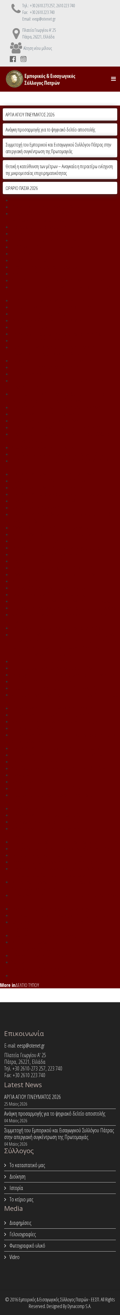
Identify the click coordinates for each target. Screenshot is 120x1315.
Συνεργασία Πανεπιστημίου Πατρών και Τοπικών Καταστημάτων (61, 848)
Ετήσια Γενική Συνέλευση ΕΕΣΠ (35, 327)
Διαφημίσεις (19, 1222)
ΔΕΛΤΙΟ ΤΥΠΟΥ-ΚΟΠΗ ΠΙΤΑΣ (33, 374)
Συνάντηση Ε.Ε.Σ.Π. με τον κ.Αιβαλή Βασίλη (44, 554)
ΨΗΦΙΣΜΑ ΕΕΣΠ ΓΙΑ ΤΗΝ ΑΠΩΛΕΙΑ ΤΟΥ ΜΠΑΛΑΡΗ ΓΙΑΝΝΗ (55, 501)
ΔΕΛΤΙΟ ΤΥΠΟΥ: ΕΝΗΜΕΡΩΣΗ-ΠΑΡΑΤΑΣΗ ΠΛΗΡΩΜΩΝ (54, 474)
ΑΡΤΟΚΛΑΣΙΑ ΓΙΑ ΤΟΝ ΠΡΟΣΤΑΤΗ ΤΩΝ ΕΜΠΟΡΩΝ (50, 240)
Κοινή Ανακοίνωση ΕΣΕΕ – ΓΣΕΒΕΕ (38, 808)
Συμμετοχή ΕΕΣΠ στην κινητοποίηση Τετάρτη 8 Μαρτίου (55, 688)
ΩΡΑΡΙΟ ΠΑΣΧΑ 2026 (22, 188)
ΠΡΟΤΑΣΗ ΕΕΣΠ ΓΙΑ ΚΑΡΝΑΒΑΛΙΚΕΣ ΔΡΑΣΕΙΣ (45, 367)
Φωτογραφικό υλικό (26, 1245)
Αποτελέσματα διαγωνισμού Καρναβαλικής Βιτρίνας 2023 (56, 668)
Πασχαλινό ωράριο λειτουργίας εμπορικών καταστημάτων (57, 334)
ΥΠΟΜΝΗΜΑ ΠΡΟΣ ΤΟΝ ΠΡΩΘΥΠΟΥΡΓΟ (43, 775)
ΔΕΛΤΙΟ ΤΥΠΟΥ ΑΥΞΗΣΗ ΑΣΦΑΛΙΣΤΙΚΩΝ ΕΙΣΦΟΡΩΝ (51, 715)
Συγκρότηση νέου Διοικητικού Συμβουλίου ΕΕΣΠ (49, 975)
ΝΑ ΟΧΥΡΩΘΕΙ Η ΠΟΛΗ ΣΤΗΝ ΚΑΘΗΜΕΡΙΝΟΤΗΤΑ (49, 541)
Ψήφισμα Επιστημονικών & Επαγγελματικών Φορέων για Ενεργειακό (65, 842)
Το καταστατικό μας (26, 1165)
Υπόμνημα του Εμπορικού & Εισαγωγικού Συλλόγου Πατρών (58, 915)
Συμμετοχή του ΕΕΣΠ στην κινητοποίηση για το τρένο (52, 935)
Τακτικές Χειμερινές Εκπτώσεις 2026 (39, 227)
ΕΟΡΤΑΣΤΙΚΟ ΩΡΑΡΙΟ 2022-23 (35, 761)
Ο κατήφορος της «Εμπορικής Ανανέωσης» (44, 821)
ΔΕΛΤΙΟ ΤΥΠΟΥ (27, 985)
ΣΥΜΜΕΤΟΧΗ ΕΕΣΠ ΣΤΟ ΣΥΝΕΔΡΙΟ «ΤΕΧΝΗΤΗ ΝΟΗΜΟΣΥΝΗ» (60, 574)
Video (14, 1257)
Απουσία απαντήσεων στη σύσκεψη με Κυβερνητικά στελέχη (58, 768)
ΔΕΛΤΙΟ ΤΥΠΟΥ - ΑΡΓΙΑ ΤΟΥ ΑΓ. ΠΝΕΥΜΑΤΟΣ (46, 414)
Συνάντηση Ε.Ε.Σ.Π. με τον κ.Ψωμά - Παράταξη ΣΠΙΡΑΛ (53, 567)
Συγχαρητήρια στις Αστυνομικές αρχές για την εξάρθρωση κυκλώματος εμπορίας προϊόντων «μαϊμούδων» (56, 872)
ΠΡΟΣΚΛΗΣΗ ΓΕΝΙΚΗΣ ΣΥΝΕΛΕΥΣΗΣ (38, 314)
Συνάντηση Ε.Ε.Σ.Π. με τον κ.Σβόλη (37, 561)
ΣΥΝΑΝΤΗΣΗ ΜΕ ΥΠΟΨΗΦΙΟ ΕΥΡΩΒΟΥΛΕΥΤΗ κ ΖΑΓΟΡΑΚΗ (56, 427)
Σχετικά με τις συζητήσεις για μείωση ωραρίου (47, 855)
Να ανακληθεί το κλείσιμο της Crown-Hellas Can (49, 588)
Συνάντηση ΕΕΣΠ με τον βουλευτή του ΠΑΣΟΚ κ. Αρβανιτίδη (57, 862)
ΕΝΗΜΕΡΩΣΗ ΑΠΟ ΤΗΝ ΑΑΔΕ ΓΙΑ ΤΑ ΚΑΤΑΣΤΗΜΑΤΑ (51, 481)
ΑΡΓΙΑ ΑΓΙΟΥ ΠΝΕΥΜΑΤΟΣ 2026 (30, 114)
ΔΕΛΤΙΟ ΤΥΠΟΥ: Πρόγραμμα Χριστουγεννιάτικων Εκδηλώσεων (60, 748)
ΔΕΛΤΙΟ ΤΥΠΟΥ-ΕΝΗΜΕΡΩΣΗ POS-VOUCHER (47, 487)
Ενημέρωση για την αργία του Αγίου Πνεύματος (48, 594)
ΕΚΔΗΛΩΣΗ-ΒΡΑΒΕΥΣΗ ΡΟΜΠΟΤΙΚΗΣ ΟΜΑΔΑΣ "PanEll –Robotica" (64, 601)
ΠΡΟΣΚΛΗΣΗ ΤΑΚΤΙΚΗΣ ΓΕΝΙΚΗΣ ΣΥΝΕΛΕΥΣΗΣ (46, 200)
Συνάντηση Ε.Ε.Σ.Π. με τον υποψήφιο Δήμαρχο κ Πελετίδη (56, 547)
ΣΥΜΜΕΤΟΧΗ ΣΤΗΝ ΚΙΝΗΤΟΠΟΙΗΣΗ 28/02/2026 (49, 207)
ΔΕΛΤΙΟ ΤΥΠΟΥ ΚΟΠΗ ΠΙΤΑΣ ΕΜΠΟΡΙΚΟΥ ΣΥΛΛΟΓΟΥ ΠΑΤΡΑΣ (59, 708)
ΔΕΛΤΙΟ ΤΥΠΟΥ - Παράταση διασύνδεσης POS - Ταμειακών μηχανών (65, 494)
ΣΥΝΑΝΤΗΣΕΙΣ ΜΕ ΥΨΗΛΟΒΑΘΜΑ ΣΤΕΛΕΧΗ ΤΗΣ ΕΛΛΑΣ (53, 307)
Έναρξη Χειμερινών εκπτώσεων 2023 (39, 728)
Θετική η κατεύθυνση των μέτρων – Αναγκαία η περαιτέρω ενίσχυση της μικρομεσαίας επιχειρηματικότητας (59, 169)
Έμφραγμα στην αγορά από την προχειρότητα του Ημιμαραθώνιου (64, 608)
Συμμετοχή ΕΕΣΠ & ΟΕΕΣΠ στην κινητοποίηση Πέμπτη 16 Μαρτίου (62, 674)
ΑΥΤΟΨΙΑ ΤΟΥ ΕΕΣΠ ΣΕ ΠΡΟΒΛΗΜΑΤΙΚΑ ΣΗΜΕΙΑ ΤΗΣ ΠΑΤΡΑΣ (58, 280)
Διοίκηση (16, 1176)
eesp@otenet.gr (31, 1045)
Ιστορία (15, 1188)
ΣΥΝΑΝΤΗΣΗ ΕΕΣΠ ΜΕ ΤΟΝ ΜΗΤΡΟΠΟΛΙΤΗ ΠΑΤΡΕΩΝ (53, 300)
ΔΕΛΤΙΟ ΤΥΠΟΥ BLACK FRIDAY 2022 (38, 781)
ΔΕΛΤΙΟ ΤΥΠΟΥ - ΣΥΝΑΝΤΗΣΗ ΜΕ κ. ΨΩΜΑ (44, 420)
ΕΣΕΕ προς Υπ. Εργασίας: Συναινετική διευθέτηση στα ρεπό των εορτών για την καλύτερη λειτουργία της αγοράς (61, 397)
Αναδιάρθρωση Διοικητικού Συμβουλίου (43, 447)
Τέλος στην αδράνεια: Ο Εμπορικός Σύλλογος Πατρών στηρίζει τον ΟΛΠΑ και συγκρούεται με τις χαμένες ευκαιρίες (63, 217)
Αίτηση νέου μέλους (37, 48)
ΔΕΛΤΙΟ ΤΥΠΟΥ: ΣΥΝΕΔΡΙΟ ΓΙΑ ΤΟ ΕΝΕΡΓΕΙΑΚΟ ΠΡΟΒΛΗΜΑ (58, 755)
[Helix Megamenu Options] (113, 79)
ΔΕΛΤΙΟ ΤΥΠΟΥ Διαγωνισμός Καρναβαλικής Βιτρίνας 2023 (57, 721)
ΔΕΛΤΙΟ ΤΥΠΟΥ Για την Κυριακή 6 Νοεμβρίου (46, 815)
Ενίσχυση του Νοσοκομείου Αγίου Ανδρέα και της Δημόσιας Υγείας (64, 955)
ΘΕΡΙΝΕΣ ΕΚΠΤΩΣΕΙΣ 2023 (31, 581)
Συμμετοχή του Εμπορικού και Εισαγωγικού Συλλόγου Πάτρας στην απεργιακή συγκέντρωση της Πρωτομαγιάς (58, 148)
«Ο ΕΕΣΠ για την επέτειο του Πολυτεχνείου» (46, 788)
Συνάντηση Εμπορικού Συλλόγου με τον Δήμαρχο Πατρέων (57, 908)
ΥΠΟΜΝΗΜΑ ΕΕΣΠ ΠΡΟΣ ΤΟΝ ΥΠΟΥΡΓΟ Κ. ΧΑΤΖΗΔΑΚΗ (54, 360)
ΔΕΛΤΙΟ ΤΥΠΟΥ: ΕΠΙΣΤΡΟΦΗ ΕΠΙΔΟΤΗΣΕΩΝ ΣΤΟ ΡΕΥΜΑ (55, 407)
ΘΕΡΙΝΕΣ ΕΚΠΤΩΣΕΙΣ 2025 (31, 273)
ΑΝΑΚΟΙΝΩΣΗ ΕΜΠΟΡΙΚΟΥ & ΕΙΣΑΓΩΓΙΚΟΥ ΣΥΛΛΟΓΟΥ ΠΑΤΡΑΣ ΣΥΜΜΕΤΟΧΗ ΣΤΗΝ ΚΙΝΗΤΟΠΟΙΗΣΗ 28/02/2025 (60, 350)
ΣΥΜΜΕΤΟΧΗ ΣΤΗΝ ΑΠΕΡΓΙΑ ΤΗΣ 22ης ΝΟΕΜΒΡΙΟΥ (51, 527)
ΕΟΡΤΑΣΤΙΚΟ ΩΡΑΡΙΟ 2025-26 (35, 233)
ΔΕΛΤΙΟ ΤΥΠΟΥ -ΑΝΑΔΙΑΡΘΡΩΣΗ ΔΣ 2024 (44, 507)
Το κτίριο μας (20, 1199)
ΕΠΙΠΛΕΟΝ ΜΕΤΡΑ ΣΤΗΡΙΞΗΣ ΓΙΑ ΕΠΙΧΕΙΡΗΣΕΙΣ (47, 253)
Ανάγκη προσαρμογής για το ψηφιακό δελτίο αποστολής (50, 129)
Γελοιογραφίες (22, 1234)
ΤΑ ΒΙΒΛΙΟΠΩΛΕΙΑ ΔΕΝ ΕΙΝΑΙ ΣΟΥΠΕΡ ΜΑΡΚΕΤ (47, 247)
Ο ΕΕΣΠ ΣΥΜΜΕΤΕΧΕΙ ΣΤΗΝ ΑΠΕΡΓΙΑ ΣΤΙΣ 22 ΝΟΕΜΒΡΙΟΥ (56, 534)
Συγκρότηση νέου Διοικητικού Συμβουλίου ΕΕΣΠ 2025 (53, 267)
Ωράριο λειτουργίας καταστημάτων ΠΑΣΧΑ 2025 (49, 320)
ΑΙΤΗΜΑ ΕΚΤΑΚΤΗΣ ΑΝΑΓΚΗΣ (33, 260)
